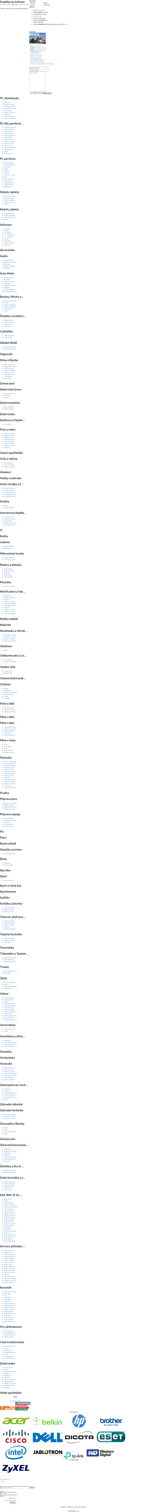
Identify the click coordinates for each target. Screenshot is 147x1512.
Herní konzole (8, 1331)
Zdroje (6, 151)
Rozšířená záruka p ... (10, 1313)
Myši (5, 177)
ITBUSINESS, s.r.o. (6, 1479)
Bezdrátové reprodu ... (11, 262)
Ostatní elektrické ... (10, 370)
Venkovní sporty (9, 880)
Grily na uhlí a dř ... (9, 465)
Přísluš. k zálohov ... (10, 1260)
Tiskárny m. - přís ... (10, 611)
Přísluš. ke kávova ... (10, 809)
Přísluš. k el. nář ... (9, 372)
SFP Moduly (7, 1227)
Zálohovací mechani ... (10, 1278)
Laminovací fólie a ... (10, 1303)
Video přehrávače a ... (10, 929)
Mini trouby (7, 973)
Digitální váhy (8, 673)
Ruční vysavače (9, 1078)
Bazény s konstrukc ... (10, 301)
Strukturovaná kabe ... (11, 1231)
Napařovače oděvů (10, 1170)
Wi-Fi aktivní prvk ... (10, 1237)
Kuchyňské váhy (9, 1008)
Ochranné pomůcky (10, 1157)
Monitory (7, 173)
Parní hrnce (7, 395)
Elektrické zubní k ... (10, 1184)
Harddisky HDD (9, 133)
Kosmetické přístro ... (10, 727)
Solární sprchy (8, 309)
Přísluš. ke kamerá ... (10, 1217)
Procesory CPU (9, 143)
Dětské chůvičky (9, 708)
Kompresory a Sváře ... (11, 366)
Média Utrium (8, 1252)
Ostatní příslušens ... (10, 1254)
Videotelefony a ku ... (10, 1097)
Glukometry (7, 1153)
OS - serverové (8, 237)
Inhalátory (7, 1155)
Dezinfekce (7, 1149)
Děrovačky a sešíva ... (10, 1291)
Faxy (5, 1295)
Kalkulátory (7, 863)
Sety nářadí (7, 378)
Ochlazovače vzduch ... (11, 1042)
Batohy (6, 688)
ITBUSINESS (42, 10)
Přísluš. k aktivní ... (9, 1211)
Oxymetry (7, 1161)
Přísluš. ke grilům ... (10, 467)
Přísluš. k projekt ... (9, 445)
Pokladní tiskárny (9, 773)
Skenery (6, 599)
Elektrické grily (8, 463)
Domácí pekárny (9, 998)
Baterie (6, 1369)
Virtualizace (7, 241)
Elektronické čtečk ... (10, 106)
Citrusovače (8, 659)
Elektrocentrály (9, 364)
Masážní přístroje (9, 731)
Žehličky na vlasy (9, 752)
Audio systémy (8, 260)
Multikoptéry (8, 1350)
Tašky (6, 1134)
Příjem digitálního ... (10, 923)
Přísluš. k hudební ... (10, 266)
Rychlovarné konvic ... (10, 820)
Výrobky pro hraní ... (10, 1358)
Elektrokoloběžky (9, 407)
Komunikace (8, 1299)
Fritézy (6, 1002)
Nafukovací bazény (10, 305)
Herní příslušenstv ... (10, 1333)
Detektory (7, 1089)
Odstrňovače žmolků (10, 986)
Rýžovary (7, 397)
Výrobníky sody (9, 826)
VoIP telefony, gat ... (10, 1235)
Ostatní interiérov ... (10, 525)
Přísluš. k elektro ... (9, 409)
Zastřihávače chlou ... (10, 492)
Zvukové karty (8, 153)
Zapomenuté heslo (10, 1500)
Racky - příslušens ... (10, 1266)
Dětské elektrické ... (10, 1182)
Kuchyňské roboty (10, 1006)
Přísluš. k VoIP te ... (10, 1309)
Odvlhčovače (8, 324)
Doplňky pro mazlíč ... (10, 519)
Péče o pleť (7, 733)
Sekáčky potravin (9, 571)
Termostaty (7, 942)
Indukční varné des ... (10, 1029)
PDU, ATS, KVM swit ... (11, 1207)
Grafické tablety (9, 163)
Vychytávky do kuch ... (11, 1019)
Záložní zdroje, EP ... (10, 1282)
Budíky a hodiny (9, 517)
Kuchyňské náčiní (9, 1004)
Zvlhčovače (7, 326)
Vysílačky (7, 698)
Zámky (6, 1099)
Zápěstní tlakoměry (10, 961)
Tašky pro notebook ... (11, 118)
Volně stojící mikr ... (10, 559)
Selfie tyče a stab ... (10, 202)
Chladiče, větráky (9, 129)
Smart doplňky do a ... (10, 291)
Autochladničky (9, 546)
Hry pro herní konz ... (10, 1335)
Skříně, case (7, 145)
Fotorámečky (8, 521)
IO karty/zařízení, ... (10, 165)
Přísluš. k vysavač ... (10, 1072)
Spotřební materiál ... (10, 603)
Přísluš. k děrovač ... (10, 1307)
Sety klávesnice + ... (10, 183)
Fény (5, 744)
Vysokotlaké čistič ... (10, 1116)
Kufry (6, 1130)
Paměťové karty (9, 1381)
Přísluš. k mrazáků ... (10, 586)
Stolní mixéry (8, 575)
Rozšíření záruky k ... (10, 116)
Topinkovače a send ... (11, 1016)
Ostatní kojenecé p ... (10, 709)
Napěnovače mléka (10, 807)
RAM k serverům (9, 1270)
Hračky (6, 505)
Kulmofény (7, 746)
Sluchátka (7, 268)
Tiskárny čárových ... (10, 783)
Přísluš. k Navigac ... (10, 289)
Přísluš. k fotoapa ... (10, 443)
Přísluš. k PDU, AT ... (10, 1213)
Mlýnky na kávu (8, 805)
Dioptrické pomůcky (10, 1151)
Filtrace (6, 303)
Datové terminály (9, 764)
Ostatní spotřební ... (10, 1379)
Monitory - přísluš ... (10, 175)
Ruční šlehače (8, 569)
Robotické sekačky (10, 853)
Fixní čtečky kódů (9, 768)
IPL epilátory (8, 424)
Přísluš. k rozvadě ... (10, 1215)
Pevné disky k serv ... (10, 1256)
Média (6, 169)
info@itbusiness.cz (40, 48)
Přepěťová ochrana (10, 637)
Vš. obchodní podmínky (37, 62)
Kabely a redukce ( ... (10, 135)
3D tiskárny (7, 595)
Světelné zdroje (9, 909)
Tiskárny (6, 607)
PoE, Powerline (8, 1209)
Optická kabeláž (9, 1203)
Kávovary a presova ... (10, 803)
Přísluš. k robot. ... (9, 1070)
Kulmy (6, 748)
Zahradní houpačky (10, 347)
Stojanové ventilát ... (10, 1044)
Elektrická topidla (9, 938)
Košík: (2, 1491)
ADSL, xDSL (7, 1199)
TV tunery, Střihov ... (10, 147)
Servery (6, 1274)
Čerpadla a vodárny (10, 1114)
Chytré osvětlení (9, 907)
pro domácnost (8, 1356)
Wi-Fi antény (8, 1239)
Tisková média (8, 1319)
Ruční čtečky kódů (9, 779)
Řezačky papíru (8, 1311)
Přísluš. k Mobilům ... (10, 200)
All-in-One (7, 102)
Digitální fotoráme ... (10, 435)
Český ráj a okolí (15, 1401)
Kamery (6, 1201)
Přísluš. (6, 1354)
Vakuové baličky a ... (10, 1017)
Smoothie (7, 573)
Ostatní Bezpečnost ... (11, 1093)
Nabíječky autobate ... (10, 285)
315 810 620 (37, 46)
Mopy (6, 984)
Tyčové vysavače (9, 1079)
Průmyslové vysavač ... (11, 1074)
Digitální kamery (9, 437)
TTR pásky (7, 785)
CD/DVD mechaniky (10, 127)
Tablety (6, 204)
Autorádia (7, 279)
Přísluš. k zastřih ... (9, 490)
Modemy (6, 171)
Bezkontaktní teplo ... (10, 957)
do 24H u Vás (37, 16)
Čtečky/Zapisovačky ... (11, 762)
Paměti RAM (8, 137)
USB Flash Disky (9, 185)
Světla (6, 696)
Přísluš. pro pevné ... (10, 141)
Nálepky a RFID (8, 770)
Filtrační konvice (9, 818)
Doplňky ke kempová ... (11, 692)
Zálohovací (7, 245)
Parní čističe (8, 988)
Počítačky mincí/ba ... (10, 771)
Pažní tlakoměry (9, 959)
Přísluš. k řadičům (9, 1258)
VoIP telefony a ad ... (10, 1321)
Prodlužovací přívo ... (10, 374)
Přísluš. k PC (8, 114)
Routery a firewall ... (10, 1223)
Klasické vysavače (9, 1068)
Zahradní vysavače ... (10, 1118)
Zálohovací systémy (10, 1280)
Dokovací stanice (9, 104)
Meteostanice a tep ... (11, 523)
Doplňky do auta (9, 281)
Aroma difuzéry (8, 320)
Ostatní (6, 239)
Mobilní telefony (9, 198)
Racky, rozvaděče (9, 1219)
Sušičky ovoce (8, 1014)
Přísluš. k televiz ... (9, 925)
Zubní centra (8, 1190)
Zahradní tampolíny (10, 349)
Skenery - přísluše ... (10, 601)
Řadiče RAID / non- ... (10, 1268)
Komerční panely (9, 441)
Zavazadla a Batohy (6, 4)
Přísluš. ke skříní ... (9, 139)
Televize (6, 927)
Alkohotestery (8, 277)
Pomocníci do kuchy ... (11, 1012)
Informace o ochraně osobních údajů (41, 64)
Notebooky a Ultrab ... (10, 108)
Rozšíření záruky (9, 1225)
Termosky (7, 822)
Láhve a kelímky (9, 694)
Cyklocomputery (9, 335)
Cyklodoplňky (8, 337)
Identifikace (8, 1297)
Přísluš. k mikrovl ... (9, 557)
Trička (6, 650)
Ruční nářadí (8, 376)
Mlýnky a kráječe (9, 1010)
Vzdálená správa (9, 243)
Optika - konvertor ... (10, 1205)
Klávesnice (7, 167)
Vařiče (6, 1031)
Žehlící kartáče (8, 750)
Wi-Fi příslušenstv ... (10, 1241)
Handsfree (7, 283)
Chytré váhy (8, 671)
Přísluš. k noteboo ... (10, 112)
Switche (6, 1233)
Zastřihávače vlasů (10, 494)
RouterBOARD (8, 1221)
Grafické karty (8, 131)
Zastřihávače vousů (10, 496)
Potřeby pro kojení (10, 711)
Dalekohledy (8, 690)
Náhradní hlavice (9, 1186)
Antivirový (7, 229)
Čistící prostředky (9, 982)
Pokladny (7, 777)
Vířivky (6, 311)
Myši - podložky (8, 179)
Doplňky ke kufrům (23, 4)
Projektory (7, 447)
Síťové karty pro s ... (10, 1276)
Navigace (7, 287)
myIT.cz (2, 1481)
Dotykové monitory (10, 766)
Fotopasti (7, 1091)
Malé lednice (8, 548)
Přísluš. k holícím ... (9, 488)
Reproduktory (8, 181)
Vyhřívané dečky (9, 735)
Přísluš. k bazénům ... (10, 307)
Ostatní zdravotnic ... (10, 1159)
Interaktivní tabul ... (10, 439)
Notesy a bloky (8, 865)
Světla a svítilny (9, 911)
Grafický (6, 231)
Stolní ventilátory (9, 1046)
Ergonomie (7, 1293)
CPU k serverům (9, 1250)
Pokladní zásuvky (9, 775)
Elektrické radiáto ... (10, 940)
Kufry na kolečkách (10, 1132)
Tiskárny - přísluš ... (10, 609)
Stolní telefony (8, 1317)
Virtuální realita (9, 1337)
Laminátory (7, 1301)
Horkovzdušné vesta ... (11, 971)
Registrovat (12, 1498)
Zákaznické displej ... (10, 787)
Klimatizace (7, 1040)
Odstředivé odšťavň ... (11, 661)
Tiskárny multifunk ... (10, 613)
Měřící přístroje (8, 368)
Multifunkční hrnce (10, 393)
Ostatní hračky (8, 507)
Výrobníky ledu (8, 824)
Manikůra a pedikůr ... (10, 729)
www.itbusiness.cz (40, 50)
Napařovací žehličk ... (10, 1172)
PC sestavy (7, 110)
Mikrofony (7, 1377)
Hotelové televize (9, 921)
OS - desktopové (9, 235)
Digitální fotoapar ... (10, 433)
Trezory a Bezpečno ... (11, 1095)
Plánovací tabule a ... (10, 1305)
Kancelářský (8, 233)
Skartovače (7, 1315)
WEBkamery (8, 187)
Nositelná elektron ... (10, 1352)
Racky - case (8, 1264)
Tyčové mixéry (8, 577)
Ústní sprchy (8, 1188)
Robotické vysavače (10, 1076)
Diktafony (7, 264)
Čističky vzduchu (9, 322)
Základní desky (8, 149)
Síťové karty (7, 1229)
